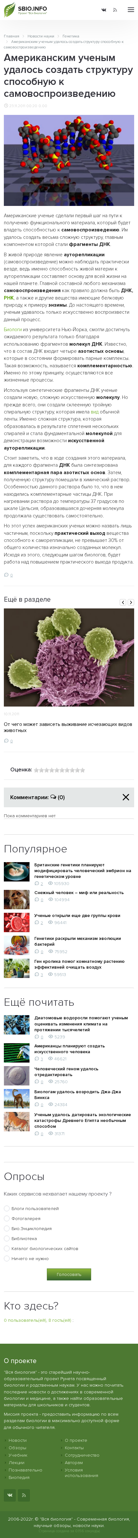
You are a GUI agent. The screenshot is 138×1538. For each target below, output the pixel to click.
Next (131, 602)
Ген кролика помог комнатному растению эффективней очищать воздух (79, 964)
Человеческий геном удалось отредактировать (66, 1071)
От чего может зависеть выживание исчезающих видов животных (68, 727)
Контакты (74, 1448)
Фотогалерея (26, 1218)
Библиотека (24, 1238)
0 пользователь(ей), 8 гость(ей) (37, 1320)
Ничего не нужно (30, 1258)
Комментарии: (37, 797)
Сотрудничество (82, 1455)
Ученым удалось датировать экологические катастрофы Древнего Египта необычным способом (82, 1120)
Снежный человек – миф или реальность (79, 892)
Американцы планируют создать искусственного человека (69, 1048)
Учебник (18, 1455)
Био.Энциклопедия (32, 1228)
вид (95, 412)
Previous (123, 602)
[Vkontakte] (103, 10)
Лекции (16, 1462)
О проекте (76, 1440)
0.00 (43, 105)
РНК (9, 298)
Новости (18, 1440)
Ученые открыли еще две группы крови (77, 915)
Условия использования (81, 1472)
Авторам (74, 1462)
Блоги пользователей (35, 1208)
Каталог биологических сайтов (45, 1248)
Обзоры (17, 1448)
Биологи (13, 330)
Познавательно (25, 1470)
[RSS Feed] (115, 10)
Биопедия (19, 1477)
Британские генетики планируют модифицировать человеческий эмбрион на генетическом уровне (82, 870)
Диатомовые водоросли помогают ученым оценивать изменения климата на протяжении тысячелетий (81, 1023)
